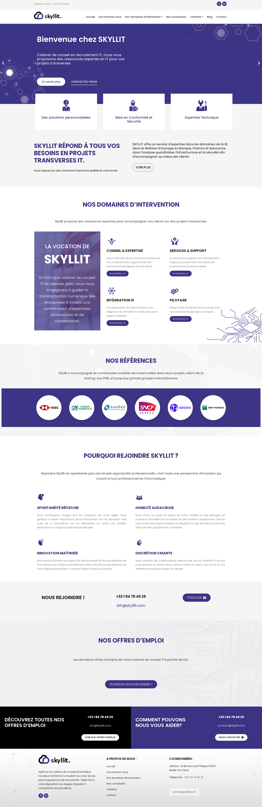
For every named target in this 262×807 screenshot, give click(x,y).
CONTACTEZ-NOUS (84, 82)
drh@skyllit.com (131, 605)
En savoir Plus (116, 273)
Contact (111, 795)
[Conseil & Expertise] (112, 241)
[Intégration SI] (112, 290)
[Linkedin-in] (224, 4)
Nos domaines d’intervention (123, 778)
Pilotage (178, 300)
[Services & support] (175, 241)
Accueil (110, 766)
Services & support (188, 250)
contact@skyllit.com (231, 725)
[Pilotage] (175, 290)
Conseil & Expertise (125, 250)
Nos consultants (116, 783)
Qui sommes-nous (117, 772)
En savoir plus (51, 82)
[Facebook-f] (219, 4)
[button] (3, 63)
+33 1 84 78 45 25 (131, 596)
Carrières (111, 789)
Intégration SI (120, 300)
